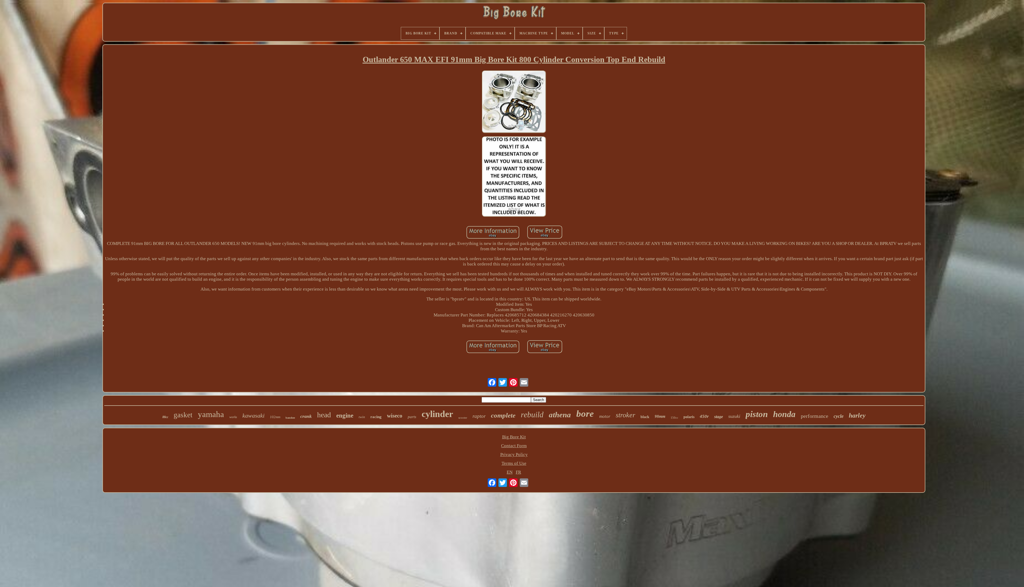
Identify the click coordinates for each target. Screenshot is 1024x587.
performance (814, 416)
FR (518, 472)
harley (857, 415)
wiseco (394, 416)
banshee (290, 417)
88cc (165, 417)
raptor (479, 416)
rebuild (532, 414)
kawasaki (253, 415)
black (645, 417)
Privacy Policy (514, 454)
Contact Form (514, 445)
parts (412, 417)
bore (585, 413)
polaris (688, 417)
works (233, 417)
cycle (838, 416)
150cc (674, 417)
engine (344, 415)
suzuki (734, 416)
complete (503, 415)
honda (784, 414)
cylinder (437, 414)
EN (510, 472)
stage (718, 416)
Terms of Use (514, 463)
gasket (183, 415)
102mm (275, 417)
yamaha (211, 414)
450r (704, 416)
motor (604, 416)
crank (306, 416)
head (324, 415)
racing (376, 417)
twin (362, 417)
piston (757, 414)
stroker (625, 415)
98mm (660, 416)
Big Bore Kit (514, 436)
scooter (462, 417)
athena (560, 414)
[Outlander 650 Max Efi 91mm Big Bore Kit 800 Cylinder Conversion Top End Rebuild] (514, 102)
